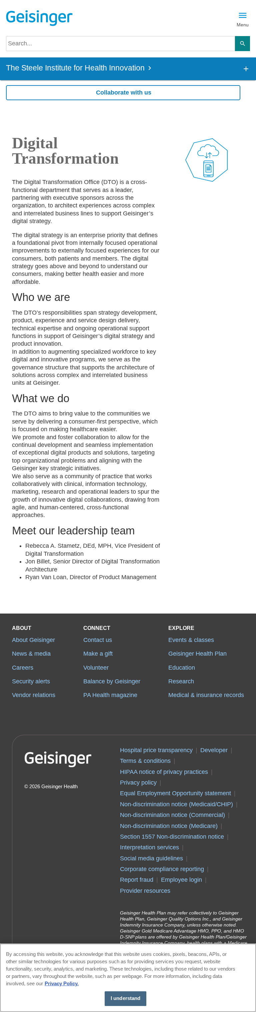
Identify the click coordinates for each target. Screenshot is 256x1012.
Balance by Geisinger (111, 681)
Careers (22, 667)
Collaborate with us (123, 92)
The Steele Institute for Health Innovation (75, 68)
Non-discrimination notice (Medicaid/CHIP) (176, 804)
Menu (243, 24)
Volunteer (96, 667)
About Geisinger (33, 640)
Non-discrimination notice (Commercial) (172, 815)
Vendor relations (33, 695)
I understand (126, 998)
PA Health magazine (110, 695)
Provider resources (145, 890)
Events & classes (191, 640)
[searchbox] (120, 43)
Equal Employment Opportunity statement (175, 793)
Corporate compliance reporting (162, 869)
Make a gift (98, 653)
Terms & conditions (145, 760)
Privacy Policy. (62, 983)
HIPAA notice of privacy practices (164, 772)
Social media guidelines (151, 858)
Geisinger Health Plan (197, 653)
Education (181, 667)
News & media (31, 653)
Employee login (181, 879)
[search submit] (242, 43)
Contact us (97, 640)
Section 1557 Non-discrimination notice (172, 836)
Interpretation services (149, 847)
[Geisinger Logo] (39, 18)
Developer (214, 750)
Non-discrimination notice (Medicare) (169, 826)
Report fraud (136, 879)
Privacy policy (138, 782)
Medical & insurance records (206, 695)
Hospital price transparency (156, 750)
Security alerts (31, 681)
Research (181, 681)
